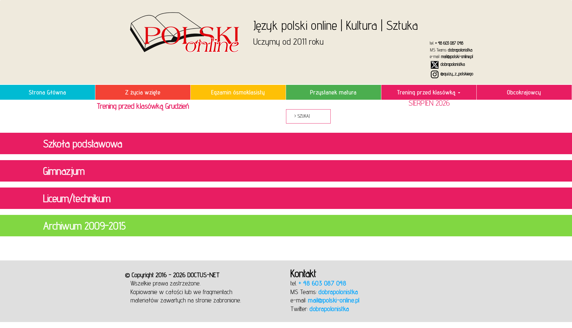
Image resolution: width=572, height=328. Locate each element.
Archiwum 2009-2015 (84, 225)
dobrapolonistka (460, 49)
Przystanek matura (333, 92)
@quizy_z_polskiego (456, 73)
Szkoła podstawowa (82, 143)
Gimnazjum (64, 171)
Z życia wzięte (143, 92)
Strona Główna (47, 92)
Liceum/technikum (77, 198)
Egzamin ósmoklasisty (238, 92)
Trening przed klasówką (427, 92)
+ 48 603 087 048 (449, 43)
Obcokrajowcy (524, 92)
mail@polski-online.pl (457, 56)
